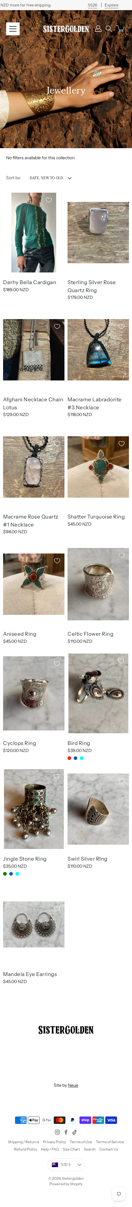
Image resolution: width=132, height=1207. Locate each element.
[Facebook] (66, 1132)
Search (89, 1149)
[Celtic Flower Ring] (98, 584)
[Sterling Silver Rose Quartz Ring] (98, 232)
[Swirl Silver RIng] (98, 809)
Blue (75, 758)
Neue (73, 1085)
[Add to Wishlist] (48, 200)
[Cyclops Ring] (33, 693)
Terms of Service (110, 1142)
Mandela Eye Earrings (30, 974)
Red (69, 758)
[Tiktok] (74, 1132)
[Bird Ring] (98, 693)
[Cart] (121, 28)
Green (5, 873)
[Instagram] (57, 1132)
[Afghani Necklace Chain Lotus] (33, 349)
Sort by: (13, 177)
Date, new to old (46, 178)
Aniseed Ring (19, 634)
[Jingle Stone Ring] (34, 809)
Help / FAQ (50, 1149)
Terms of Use (81, 1142)
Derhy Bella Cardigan (29, 282)
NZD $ (65, 1165)
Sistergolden (73, 1178)
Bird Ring (79, 743)
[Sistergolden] (66, 28)
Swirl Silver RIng (87, 859)
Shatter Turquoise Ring (96, 517)
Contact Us (108, 1149)
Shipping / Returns (23, 1142)
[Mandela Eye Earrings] (33, 924)
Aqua (81, 758)
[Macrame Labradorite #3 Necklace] (98, 349)
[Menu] (13, 28)
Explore (111, 5)
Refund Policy (25, 1149)
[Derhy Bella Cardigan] (33, 232)
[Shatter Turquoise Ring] (98, 467)
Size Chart (71, 1149)
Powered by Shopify (66, 1184)
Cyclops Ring (19, 743)
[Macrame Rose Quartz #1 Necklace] (33, 467)
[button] (109, 28)
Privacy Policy (54, 1142)
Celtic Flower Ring (90, 634)
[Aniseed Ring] (33, 584)
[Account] (98, 28)
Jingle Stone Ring (25, 859)
